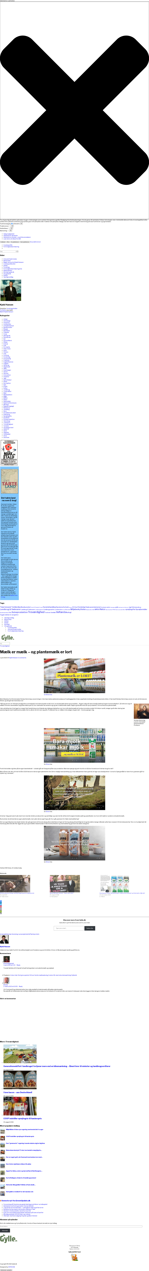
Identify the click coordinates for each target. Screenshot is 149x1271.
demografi (6, 335)
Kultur (5, 388)
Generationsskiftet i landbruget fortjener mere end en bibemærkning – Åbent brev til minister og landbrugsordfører (56, 1066)
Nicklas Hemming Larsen (14, 934)
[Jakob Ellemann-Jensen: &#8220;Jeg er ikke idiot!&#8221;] (74, 883)
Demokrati (7, 337)
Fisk (4, 354)
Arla (1, 934)
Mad (4, 393)
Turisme (6, 426)
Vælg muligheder (9, 234)
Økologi (6, 404)
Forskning (6, 357)
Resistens (6, 408)
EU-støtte (6, 347)
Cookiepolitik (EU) (9, 264)
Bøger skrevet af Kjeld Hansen (13, 262)
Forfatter (3, 310)
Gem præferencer (24, 242)
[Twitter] (74, 904)
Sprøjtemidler (141, 609)
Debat (5, 265)
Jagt (4, 378)
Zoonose (6, 437)
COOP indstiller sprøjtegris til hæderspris (22, 1118)
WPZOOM (11, 1267)
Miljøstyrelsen (89, 609)
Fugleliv (6, 363)
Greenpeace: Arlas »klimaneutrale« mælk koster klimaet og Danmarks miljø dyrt (122, 893)
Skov (5, 411)
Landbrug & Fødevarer (10, 609)
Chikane (6, 332)
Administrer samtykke (6, 1270)
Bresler (5, 985)
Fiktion (5, 352)
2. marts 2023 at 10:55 (10, 986)
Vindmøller (7, 434)
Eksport (70, 607)
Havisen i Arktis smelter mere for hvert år (17, 1211)
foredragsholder (12, 308)
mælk (4, 934)
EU (73, 607)
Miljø (5, 396)
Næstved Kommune (9, 403)
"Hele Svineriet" (6, 607)
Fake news (7, 349)
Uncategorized (8, 427)
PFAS (114, 609)
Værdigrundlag (8, 277)
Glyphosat (6, 367)
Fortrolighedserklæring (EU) (12, 269)
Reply (18, 965)
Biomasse (6, 331)
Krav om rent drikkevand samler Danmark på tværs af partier (23, 1212)
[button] (74, 110)
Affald (5, 319)
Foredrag (6, 267)
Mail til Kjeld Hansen (6, 312)
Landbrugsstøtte (48, 609)
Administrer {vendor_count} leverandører (17, 237)
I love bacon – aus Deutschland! (17, 1092)
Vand (5, 431)
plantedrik (26, 934)
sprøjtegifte (130, 609)
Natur (5, 399)
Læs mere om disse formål (12, 239)
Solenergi (6, 414)
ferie (5, 350)
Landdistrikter (59, 609)
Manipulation (7, 395)
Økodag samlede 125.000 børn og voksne (16, 1214)
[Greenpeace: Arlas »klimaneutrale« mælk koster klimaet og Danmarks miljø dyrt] (124, 883)
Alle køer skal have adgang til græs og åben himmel (20, 1216)
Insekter (6, 376)
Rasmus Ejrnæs (119, 609)
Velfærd (60, 612)
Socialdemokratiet (9, 413)
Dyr (4, 339)
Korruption (7, 383)
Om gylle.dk (7, 274)
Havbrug (120, 607)
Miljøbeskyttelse (78, 609)
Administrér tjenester (10, 235)
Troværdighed (8, 424)
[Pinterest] (74, 906)
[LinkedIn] (74, 903)
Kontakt (7, 624)
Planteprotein (34, 934)
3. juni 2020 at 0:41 (9, 965)
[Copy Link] (74, 913)
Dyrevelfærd (7, 340)
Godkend (3, 242)
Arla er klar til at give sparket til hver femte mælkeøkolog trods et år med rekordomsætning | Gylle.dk (43, 975)
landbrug (138, 607)
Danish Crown (39, 607)
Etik (4, 345)
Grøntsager (7, 370)
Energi (5, 344)
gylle (116, 607)
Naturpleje (7, 401)
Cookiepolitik (7, 245)
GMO (5, 368)
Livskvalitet (7, 391)
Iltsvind (5, 373)
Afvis (8, 242)
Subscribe (89, 928)
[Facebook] (74, 901)
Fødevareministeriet (93, 607)
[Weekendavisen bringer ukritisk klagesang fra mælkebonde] (24, 883)
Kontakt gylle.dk (8, 272)
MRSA (5, 398)
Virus (5, 436)
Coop (5, 334)
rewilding (6, 409)
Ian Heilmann (125, 607)
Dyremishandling (49, 607)
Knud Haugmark (8, 963)
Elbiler (5, 342)
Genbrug (6, 365)
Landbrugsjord (39, 609)
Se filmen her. (48, 694)
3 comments (22, 658)
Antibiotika (7, 324)
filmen (48, 764)
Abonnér (5, 1230)
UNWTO (6, 429)
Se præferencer (15, 242)
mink (93, 609)
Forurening (7, 358)
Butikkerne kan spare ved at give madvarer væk (19, 1209)
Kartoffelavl (7, 380)
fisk (76, 607)
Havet (5, 372)
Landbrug (6, 390)
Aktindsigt (6, 321)
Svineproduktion (9, 419)
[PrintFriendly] (74, 911)
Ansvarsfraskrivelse (10, 259)
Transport (6, 422)
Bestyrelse (7, 260)
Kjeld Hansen (7, 270)
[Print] (74, 910)
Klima (5, 381)
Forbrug (6, 355)
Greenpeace (112, 607)
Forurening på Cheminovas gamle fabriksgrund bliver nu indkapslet (25, 1204)
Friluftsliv (6, 360)
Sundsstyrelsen (4, 612)
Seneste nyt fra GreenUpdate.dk (16, 1201)
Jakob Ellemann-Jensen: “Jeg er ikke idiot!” (62, 893)
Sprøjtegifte (7, 416)
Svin (10, 612)
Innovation (7, 375)
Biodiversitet (7, 327)
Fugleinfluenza (8, 362)
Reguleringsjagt (8, 406)
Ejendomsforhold (62, 607)
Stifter (5, 275)
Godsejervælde (105, 607)
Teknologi (6, 421)
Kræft (5, 386)
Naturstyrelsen (109, 609)
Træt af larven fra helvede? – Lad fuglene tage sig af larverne (23, 1207)
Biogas (5, 329)
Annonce (6, 322)
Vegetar (6, 432)
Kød (4, 385)
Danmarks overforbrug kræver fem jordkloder (18, 1206)
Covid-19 (33, 607)
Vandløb (53, 612)
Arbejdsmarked (8, 326)
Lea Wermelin (66, 609)
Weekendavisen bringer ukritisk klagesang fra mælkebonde (17, 893)
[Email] (74, 908)
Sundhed (6, 418)
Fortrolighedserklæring (11, 247)
